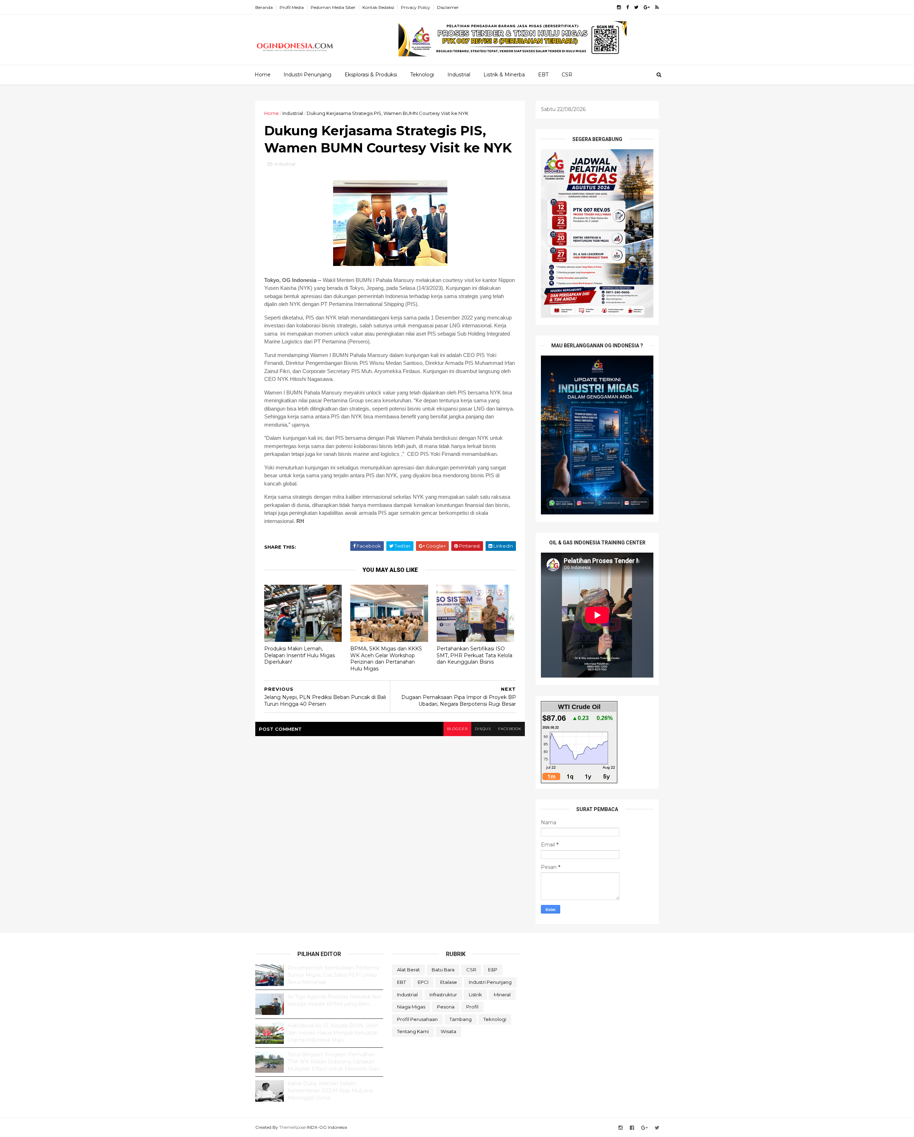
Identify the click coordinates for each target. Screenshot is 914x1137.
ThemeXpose (292, 1127)
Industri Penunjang (307, 74)
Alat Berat (408, 969)
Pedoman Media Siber (333, 7)
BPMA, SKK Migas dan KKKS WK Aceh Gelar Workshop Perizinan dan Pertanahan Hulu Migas (386, 658)
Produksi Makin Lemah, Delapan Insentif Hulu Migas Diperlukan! (299, 655)
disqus (483, 728)
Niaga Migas (411, 1007)
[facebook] (627, 7)
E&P (492, 969)
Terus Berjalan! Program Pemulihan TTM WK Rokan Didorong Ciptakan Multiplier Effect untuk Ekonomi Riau (333, 1061)
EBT (543, 74)
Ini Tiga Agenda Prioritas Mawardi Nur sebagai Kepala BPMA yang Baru (334, 1000)
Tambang (461, 1019)
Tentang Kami (413, 1031)
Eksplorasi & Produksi (371, 74)
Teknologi (422, 74)
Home (263, 74)
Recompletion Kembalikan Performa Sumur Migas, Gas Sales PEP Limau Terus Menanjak (333, 975)
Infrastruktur (443, 994)
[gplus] (647, 7)
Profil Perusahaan (417, 1019)
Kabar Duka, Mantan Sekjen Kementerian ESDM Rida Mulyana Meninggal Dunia (330, 1090)
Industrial (458, 74)
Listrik (475, 994)
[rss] (657, 7)
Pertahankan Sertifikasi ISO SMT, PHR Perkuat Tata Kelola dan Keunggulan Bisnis (474, 655)
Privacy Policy (415, 7)
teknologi (494, 1019)
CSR (567, 74)
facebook (509, 728)
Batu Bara (443, 969)
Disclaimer (448, 7)
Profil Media (292, 7)
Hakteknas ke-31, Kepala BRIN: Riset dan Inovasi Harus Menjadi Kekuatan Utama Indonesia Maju (332, 1032)
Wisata (448, 1031)
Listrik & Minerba (504, 74)
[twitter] (636, 7)
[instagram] (619, 7)
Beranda (264, 7)
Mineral (502, 994)
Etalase (448, 982)
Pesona (446, 1007)
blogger (457, 728)
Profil (472, 1007)
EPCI (423, 982)
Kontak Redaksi (378, 7)
